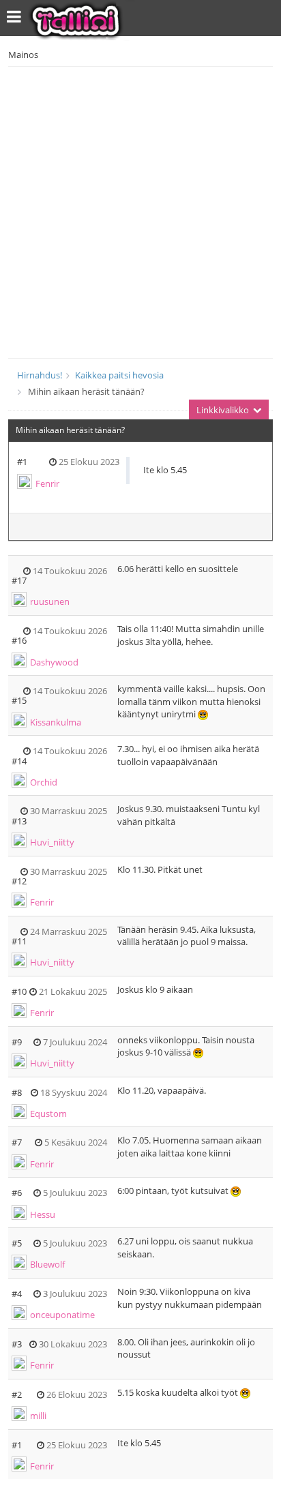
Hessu (42, 1214)
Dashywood (54, 662)
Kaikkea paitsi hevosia (119, 375)
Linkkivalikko (223, 410)
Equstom (48, 1113)
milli (38, 1415)
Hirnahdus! (39, 375)
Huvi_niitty (52, 842)
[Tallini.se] (90, 20)
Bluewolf (47, 1264)
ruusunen (50, 601)
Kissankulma (55, 722)
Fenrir (47, 483)
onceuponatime (62, 1315)
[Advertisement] (140, 210)
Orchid (43, 782)
